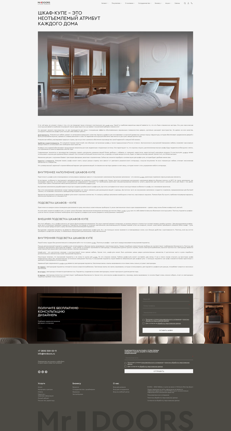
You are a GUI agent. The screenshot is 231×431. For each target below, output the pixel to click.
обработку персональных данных (169, 323)
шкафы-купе (125, 211)
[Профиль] (188, 3)
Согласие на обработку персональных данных (163, 400)
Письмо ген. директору (46, 400)
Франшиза (76, 392)
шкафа (142, 177)
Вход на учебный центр (121, 392)
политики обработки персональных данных (167, 320)
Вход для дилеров (119, 387)
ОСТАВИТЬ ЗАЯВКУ (166, 330)
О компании (129, 3)
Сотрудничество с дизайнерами (84, 389)
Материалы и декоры (45, 389)
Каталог (104, 3)
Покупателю (116, 3)
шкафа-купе (63, 263)
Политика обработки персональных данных (162, 397)
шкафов (185, 152)
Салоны (177, 3)
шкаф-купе (109, 125)
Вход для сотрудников (121, 389)
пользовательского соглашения (170, 319)
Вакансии (76, 387)
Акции (167, 3)
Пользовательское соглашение (158, 395)
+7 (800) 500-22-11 (47, 351)
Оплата (40, 392)
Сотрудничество (144, 3)
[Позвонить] (191, 3)
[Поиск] (184, 3)
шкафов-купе (90, 183)
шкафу (94, 242)
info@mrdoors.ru (46, 353)
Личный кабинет (43, 398)
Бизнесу (158, 3)
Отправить (159, 371)
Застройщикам (78, 394)
